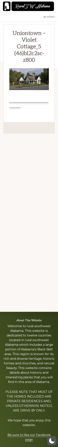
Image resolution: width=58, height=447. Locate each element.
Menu (51, 16)
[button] (51, 440)
